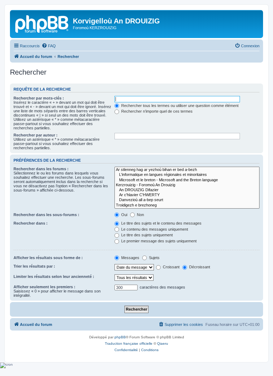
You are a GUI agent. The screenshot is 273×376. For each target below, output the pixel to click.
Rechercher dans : (31, 223)
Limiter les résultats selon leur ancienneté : (54, 276)
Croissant (171, 267)
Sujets (154, 258)
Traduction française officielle (128, 343)
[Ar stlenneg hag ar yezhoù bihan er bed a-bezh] (187, 169)
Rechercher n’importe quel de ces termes (156, 111)
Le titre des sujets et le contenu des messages (161, 223)
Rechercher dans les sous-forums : (46, 215)
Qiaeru (162, 343)
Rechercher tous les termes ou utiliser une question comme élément (179, 105)
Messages (129, 258)
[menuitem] (49, 46)
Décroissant (199, 267)
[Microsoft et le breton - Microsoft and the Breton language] (187, 180)
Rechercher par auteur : (36, 135)
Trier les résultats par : (34, 266)
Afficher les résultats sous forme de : (48, 258)
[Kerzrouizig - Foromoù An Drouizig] (187, 185)
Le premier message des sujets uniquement (158, 241)
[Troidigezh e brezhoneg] (187, 205)
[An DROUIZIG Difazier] (187, 190)
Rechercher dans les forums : (41, 169)
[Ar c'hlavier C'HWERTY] (187, 195)
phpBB (120, 337)
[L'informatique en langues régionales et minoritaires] (187, 174)
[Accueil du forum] (42, 23)
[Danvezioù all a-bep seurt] (187, 200)
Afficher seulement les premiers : (44, 287)
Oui (123, 215)
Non (140, 215)
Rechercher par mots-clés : (39, 98)
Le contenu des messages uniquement (154, 229)
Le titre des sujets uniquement (146, 235)
